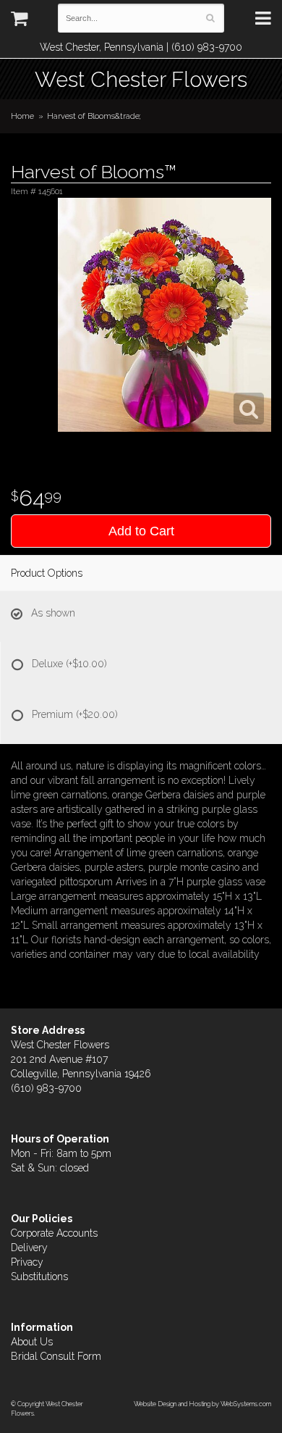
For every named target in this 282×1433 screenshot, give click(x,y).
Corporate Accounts (54, 1233)
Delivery (29, 1247)
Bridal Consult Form (56, 1356)
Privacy (27, 1262)
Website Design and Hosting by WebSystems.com (202, 1404)
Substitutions (39, 1276)
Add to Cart (141, 531)
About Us (32, 1342)
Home (22, 116)
